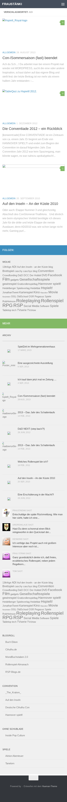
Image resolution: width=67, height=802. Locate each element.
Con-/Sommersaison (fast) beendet (29, 58)
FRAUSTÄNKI (12, 4)
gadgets (14, 279)
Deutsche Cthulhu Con (17, 707)
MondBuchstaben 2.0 (16, 657)
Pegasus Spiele (43, 296)
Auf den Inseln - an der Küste (32, 267)
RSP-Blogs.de (12, 672)
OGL (13, 296)
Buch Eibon (11, 642)
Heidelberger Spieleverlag (16, 288)
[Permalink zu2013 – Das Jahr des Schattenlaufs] (9, 449)
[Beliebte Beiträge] (26, 339)
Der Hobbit (35, 275)
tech (14, 310)
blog (50, 267)
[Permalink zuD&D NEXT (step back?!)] (9, 433)
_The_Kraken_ (13, 692)
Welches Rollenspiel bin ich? (33, 461)
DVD (44, 275)
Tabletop (6, 310)
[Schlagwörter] (57, 339)
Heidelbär (35, 288)
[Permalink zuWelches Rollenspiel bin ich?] (9, 466)
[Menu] (63, 4)
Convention (46, 271)
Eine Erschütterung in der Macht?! (36, 494)
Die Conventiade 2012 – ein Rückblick (32, 129)
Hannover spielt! (49, 283)
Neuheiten (6, 297)
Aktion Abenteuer (14, 755)
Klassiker (44, 293)
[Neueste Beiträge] (10, 339)
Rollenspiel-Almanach (16, 664)
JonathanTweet (10, 292)
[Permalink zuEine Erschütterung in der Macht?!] (9, 499)
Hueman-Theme (49, 786)
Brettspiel (8, 271)
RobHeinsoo (9, 301)
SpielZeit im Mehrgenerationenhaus (36, 346)
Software (44, 306)
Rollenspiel (52, 300)
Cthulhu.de (11, 649)
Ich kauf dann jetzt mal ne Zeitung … (37, 379)
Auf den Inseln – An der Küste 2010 (30, 204)
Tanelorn (9, 763)
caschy (18, 271)
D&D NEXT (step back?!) (31, 428)
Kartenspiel (26, 292)
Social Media (31, 306)
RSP (18, 305)
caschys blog (30, 271)
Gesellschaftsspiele (35, 279)
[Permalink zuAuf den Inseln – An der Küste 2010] (9, 482)
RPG (7, 305)
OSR (31, 296)
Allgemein (8, 52)
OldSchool (22, 296)
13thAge (6, 267)
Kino (37, 292)
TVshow (31, 310)
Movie (53, 292)
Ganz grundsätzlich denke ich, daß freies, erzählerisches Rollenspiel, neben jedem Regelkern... (35, 561)
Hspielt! (47, 288)
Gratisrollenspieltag (27, 284)
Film (6, 279)
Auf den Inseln (12, 699)
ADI (14, 266)
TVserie (22, 310)
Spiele (54, 306)
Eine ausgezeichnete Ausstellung (35, 363)
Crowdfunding (9, 275)
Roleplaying (28, 300)
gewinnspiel (9, 283)
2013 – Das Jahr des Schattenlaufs (36, 412)
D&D (20, 275)
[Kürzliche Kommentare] (41, 339)
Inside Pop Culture (15, 735)
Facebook (55, 275)
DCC (26, 275)
